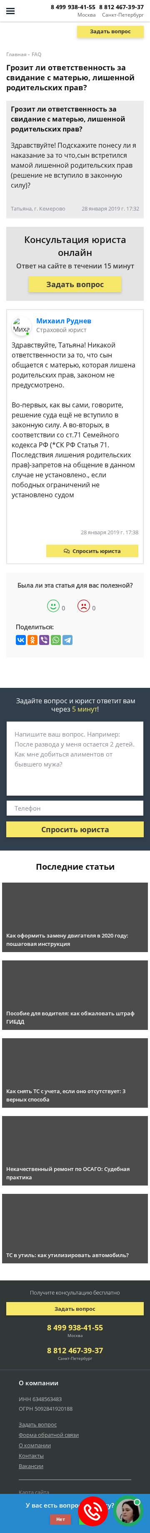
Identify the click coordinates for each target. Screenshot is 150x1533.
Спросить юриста (96, 551)
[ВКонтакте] (21, 640)
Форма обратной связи (49, 1435)
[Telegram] (67, 640)
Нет (60, 1519)
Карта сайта (34, 1492)
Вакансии (31, 1466)
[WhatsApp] (56, 640)
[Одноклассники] (33, 640)
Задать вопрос (110, 31)
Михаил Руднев (63, 320)
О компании (35, 1445)
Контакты (31, 1455)
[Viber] (44, 640)
